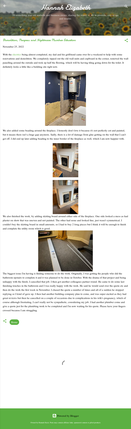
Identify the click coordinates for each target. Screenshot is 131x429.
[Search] (126, 7)
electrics (17, 54)
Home (14, 322)
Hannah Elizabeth (65, 7)
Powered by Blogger (67, 415)
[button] (126, 40)
